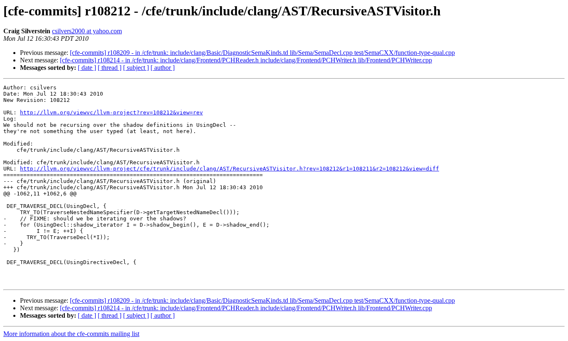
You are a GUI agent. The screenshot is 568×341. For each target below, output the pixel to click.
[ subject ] (136, 67)
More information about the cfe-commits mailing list (71, 333)
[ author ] (163, 67)
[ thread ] (109, 67)
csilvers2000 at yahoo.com (87, 31)
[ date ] (87, 67)
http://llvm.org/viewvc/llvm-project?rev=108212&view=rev (111, 112)
